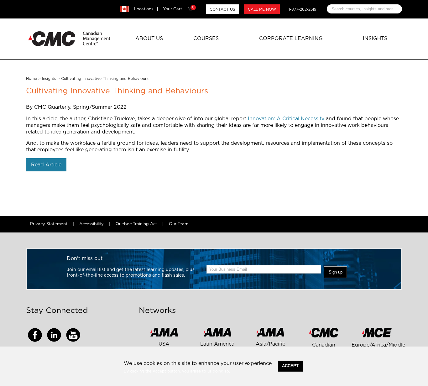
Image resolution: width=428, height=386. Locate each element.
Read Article (46, 164)
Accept (290, 365)
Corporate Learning (291, 38)
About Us (149, 38)
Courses (206, 38)
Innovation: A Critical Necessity (287, 118)
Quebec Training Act (136, 224)
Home (31, 79)
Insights (375, 38)
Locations (143, 9)
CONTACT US (222, 9)
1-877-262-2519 (302, 9)
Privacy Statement (48, 224)
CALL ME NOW (262, 9)
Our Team (178, 224)
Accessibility (91, 224)
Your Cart (178, 9)
